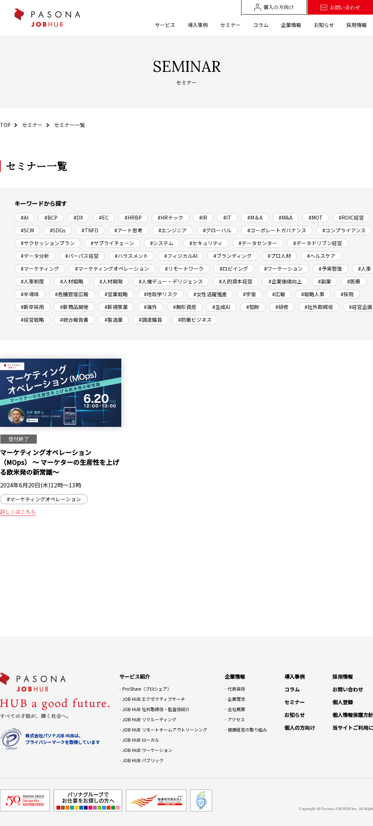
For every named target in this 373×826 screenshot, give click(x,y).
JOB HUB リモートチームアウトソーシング (164, 729)
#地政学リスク (160, 294)
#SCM (27, 230)
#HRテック (170, 217)
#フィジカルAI (180, 255)
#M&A (285, 217)
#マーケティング (40, 268)
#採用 (347, 294)
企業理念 (236, 699)
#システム (161, 243)
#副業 (324, 281)
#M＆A (255, 217)
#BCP (51, 217)
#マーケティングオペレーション (112, 268)
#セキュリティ (206, 243)
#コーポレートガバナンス (276, 230)
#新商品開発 (74, 306)
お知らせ (324, 24)
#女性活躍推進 (210, 294)
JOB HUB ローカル (140, 740)
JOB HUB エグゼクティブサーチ (153, 699)
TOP (5, 124)
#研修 (281, 306)
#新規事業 (116, 306)
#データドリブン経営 (317, 243)
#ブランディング (232, 255)
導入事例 (198, 24)
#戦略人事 (313, 294)
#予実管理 (330, 268)
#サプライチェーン (112, 243)
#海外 (150, 306)
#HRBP (133, 217)
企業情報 (291, 24)
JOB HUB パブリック (143, 760)
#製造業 (114, 319)
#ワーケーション (283, 268)
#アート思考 (128, 230)
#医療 (353, 281)
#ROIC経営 (351, 217)
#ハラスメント (131, 255)
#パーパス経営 (82, 255)
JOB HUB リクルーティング (149, 719)
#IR (203, 217)
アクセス (236, 719)
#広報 (278, 294)
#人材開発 (111, 281)
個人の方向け (278, 7)
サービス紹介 (134, 676)
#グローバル (217, 230)
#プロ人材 (279, 255)
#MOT (316, 217)
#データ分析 (35, 255)
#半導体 (30, 294)
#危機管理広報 (72, 294)
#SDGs (58, 230)
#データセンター (258, 243)
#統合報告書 (74, 319)
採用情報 (356, 24)
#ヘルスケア (321, 255)
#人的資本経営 (235, 281)
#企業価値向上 (285, 281)
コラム (260, 24)
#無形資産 (184, 306)
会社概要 (236, 709)
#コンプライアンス (344, 230)
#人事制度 (32, 281)
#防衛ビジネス (195, 319)
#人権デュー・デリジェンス (171, 281)
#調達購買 (150, 319)
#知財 (252, 306)
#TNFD (90, 230)
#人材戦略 (71, 281)
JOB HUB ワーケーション (147, 750)
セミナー (230, 24)
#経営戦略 (32, 319)
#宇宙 (249, 294)
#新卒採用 (32, 306)
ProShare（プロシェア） (147, 689)
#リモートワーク (184, 268)
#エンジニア (172, 230)
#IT (227, 217)
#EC (104, 217)
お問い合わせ (345, 7)
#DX (78, 217)
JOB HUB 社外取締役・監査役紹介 (156, 709)
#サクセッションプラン (48, 243)
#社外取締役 (319, 306)
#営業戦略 (116, 294)
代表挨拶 (236, 689)
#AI (24, 217)
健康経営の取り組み (247, 729)
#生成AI (221, 306)
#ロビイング (234, 268)
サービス (165, 24)
